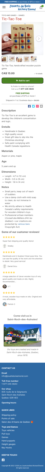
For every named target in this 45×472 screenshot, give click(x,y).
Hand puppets (8, 440)
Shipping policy (9, 415)
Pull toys (6, 434)
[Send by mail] (41, 106)
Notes (5, 187)
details (36, 100)
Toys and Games (9, 15)
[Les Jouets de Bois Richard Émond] (22, 7)
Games (21, 15)
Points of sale (8, 418)
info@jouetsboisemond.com (15, 376)
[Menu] (4, 7)
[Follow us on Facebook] (3, 460)
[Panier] (41, 7)
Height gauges (8, 444)
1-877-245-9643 (26, 89)
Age (4, 161)
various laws (24, 224)
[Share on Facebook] (29, 106)
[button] (6, 39)
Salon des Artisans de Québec (16, 422)
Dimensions (9, 171)
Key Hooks (7, 447)
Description (9, 110)
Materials (7, 151)
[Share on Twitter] (33, 106)
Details (6, 126)
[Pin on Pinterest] (37, 106)
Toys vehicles (8, 430)
